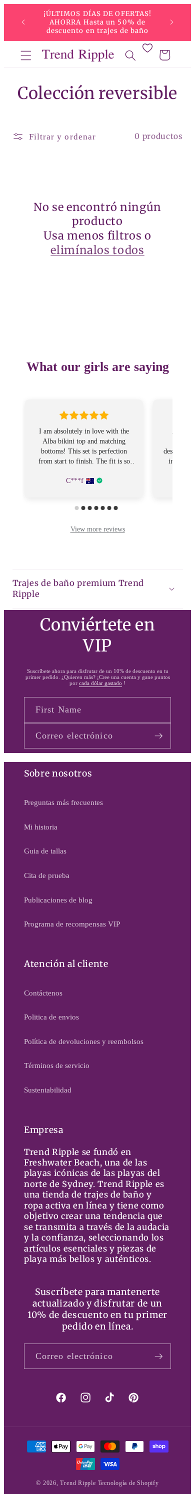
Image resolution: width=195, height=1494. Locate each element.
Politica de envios (51, 1016)
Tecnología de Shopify (128, 1483)
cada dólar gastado (100, 683)
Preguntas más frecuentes (63, 802)
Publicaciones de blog (58, 900)
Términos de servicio (57, 1065)
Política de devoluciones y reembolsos (84, 1041)
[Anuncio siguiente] (172, 23)
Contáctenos (43, 992)
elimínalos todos (97, 250)
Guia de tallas (45, 850)
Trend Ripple (78, 1483)
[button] (26, 55)
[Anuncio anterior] (23, 23)
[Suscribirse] (158, 736)
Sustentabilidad (48, 1090)
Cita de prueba (47, 875)
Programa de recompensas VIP (72, 924)
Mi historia (41, 826)
